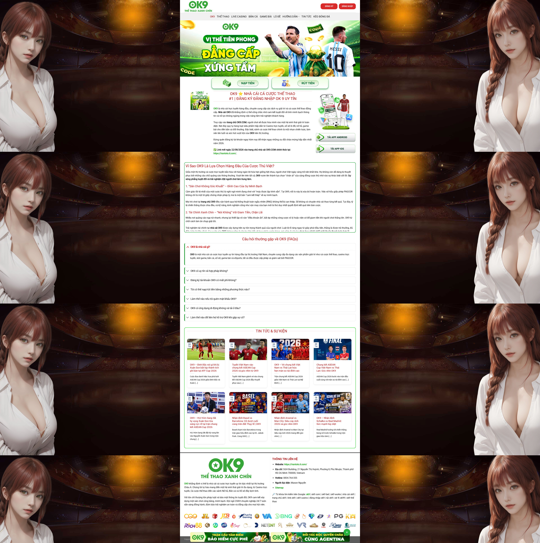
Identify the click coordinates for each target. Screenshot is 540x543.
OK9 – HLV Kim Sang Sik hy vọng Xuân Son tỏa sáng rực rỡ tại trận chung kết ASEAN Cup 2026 (203, 422)
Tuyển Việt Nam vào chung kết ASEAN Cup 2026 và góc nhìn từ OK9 (245, 367)
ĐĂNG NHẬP (347, 6)
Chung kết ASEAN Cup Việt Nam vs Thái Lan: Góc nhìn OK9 (328, 367)
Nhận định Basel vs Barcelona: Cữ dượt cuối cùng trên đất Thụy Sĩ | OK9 (246, 421)
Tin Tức (306, 16)
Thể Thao (223, 16)
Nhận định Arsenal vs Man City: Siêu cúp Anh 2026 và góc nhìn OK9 (286, 421)
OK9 (212, 16)
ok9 (308, 494)
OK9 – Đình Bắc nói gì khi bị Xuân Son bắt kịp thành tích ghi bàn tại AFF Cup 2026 (204, 367)
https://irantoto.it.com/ (295, 464)
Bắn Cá (253, 16)
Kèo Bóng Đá (321, 16)
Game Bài (266, 16)
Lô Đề (277, 16)
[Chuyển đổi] (187, 247)
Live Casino (239, 16)
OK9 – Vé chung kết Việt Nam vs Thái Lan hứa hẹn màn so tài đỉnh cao (287, 367)
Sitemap (279, 487)
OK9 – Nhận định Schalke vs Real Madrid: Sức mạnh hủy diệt (329, 421)
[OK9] (198, 6)
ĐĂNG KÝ (329, 6)
